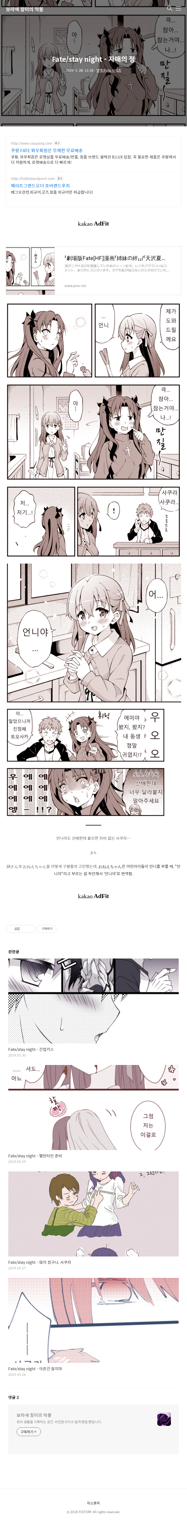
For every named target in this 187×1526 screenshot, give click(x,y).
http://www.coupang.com (31, 143)
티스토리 (93, 1503)
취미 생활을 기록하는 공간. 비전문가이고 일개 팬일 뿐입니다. (59, 1421)
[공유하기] (24, 929)
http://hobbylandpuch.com (33, 178)
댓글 (13, 1397)
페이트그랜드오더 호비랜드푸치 (40, 186)
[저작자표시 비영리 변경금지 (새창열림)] (63, 929)
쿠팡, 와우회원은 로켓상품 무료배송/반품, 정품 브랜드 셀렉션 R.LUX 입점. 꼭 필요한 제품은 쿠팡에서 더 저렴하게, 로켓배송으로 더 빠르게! (93, 159)
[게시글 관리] (30, 929)
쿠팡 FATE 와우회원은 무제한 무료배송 (47, 150)
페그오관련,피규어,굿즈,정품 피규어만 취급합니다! (52, 192)
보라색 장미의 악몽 (24, 9)
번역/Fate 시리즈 (108, 70)
